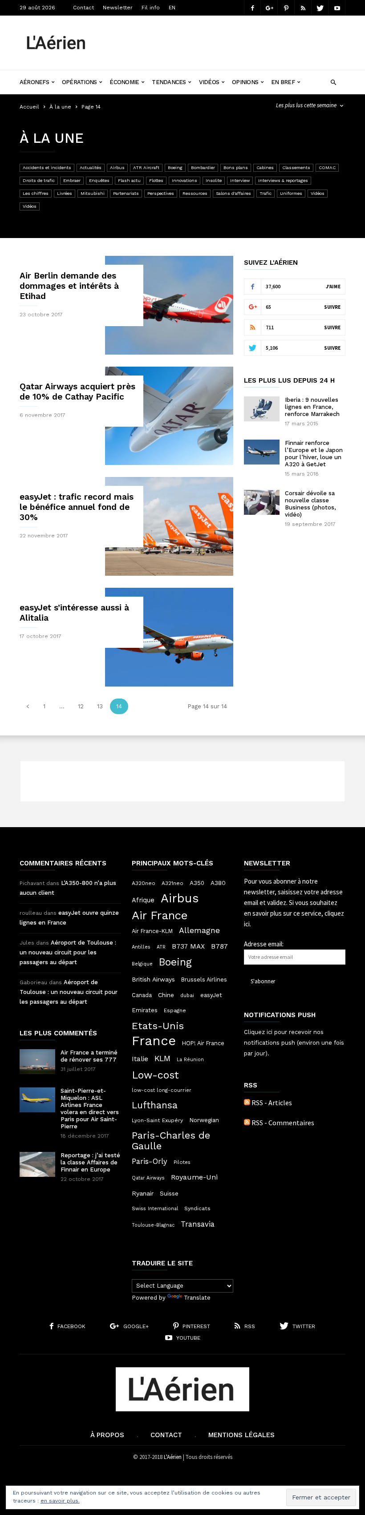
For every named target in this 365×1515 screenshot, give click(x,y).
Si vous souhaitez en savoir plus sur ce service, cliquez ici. (294, 913)
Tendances (169, 82)
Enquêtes (99, 180)
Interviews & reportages (283, 180)
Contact (83, 7)
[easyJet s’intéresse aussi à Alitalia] (169, 637)
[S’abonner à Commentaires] (247, 1122)
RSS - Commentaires (282, 1122)
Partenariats (126, 193)
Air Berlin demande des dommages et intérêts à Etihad (69, 286)
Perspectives (160, 193)
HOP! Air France (203, 1043)
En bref (283, 82)
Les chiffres (36, 193)
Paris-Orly (149, 1161)
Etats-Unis (158, 1025)
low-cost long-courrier (161, 1090)
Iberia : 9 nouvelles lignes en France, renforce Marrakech (312, 406)
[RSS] (303, 8)
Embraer (72, 180)
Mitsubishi (93, 193)
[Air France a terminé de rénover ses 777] (37, 1061)
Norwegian (204, 1120)
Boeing (175, 167)
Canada (142, 995)
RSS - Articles (271, 1102)
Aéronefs (34, 82)
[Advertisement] (224, 36)
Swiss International (155, 1209)
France (154, 1040)
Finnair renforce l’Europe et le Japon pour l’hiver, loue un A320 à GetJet (314, 454)
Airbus (117, 167)
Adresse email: (264, 944)
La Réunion (190, 1060)
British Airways (153, 979)
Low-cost (155, 1075)
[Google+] (269, 8)
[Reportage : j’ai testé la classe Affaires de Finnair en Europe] (37, 1164)
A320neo (143, 883)
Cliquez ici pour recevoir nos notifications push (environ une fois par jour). (294, 1043)
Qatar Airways (148, 1178)
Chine (166, 994)
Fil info (151, 7)
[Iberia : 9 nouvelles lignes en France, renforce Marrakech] (262, 408)
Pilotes (182, 1162)
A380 (218, 882)
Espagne (175, 1010)
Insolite (214, 180)
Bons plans (235, 167)
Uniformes (291, 193)
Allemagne (199, 930)
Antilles (141, 947)
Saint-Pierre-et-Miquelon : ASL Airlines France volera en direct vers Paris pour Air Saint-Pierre (90, 1108)
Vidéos (209, 82)
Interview (240, 180)
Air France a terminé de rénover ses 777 (89, 1056)
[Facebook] (252, 8)
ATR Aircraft (146, 167)
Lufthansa (155, 1105)
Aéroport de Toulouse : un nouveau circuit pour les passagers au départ (68, 952)
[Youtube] (336, 8)
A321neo (172, 883)
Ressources (194, 193)
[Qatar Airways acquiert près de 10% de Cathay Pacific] (169, 416)
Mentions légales (241, 1435)
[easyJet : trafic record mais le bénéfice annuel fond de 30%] (169, 526)
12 (81, 706)
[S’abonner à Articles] (247, 1102)
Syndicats (197, 1208)
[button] (333, 81)
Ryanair (143, 1193)
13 (100, 706)
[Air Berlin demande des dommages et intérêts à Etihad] (169, 305)
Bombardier (203, 167)
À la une (60, 107)
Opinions (245, 82)
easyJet (211, 995)
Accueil (29, 107)
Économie (124, 82)
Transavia (198, 1224)
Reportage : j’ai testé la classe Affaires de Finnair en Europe (90, 1162)
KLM (162, 1058)
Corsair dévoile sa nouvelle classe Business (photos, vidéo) (310, 504)
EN (172, 7)
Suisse (169, 1193)
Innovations (184, 180)
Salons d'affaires (233, 193)
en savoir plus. (60, 1501)
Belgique (142, 964)
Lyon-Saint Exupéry (157, 1120)
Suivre (332, 307)
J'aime (333, 286)
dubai (187, 995)
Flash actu (129, 180)
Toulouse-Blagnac (153, 1225)
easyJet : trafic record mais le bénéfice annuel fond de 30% (77, 507)
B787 (219, 946)
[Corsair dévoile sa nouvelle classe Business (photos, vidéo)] (262, 502)
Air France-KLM (152, 931)
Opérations (79, 82)
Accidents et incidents (47, 167)
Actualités (90, 167)
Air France (160, 915)
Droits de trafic (39, 180)
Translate (197, 1297)
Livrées (64, 193)
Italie (140, 1059)
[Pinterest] (286, 8)
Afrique (143, 900)
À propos (107, 1435)
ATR (161, 947)
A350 (197, 883)
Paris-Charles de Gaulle (171, 1140)
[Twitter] (320, 8)
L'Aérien (173, 1457)
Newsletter (118, 7)
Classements (296, 167)
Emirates (145, 1010)
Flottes (156, 180)
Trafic (266, 193)
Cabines (265, 167)
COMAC (327, 167)
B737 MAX (188, 946)
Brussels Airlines (204, 979)
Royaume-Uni (194, 1177)
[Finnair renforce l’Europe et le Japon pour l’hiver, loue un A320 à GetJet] (262, 452)
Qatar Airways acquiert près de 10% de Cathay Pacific (77, 391)
